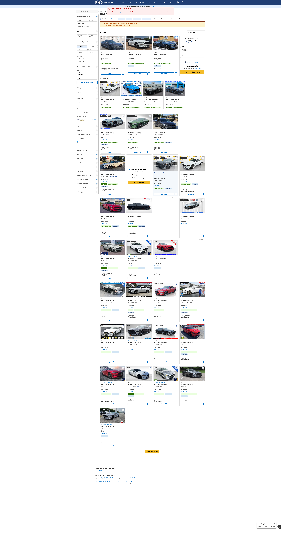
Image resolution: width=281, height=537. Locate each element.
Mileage (79, 92)
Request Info (111, 73)
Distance (79, 20)
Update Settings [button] (198, 68)
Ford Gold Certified (133, 257)
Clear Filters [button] (114, 19)
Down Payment (185, 53)
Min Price (79, 49)
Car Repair (171, 2)
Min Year (80, 35)
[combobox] (87, 11)
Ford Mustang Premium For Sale (127, 477)
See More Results (152, 452)
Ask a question (139, 182)
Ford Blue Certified (107, 424)
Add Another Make (87, 82)
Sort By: (190, 32)
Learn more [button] (95, 119)
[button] (178, 2)
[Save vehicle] (123, 37)
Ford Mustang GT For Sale (125, 481)
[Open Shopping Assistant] (279, 527)
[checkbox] (80, 58)
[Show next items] (202, 19)
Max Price (89, 49)
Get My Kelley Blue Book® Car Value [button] (193, 62)
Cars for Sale (133, 2)
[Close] (274, 524)
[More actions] (123, 73)
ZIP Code (91, 20)
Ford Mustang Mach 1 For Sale (103, 481)
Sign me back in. (124, 13)
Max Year (91, 35)
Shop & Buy (151, 2)
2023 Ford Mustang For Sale (102, 470)
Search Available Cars (192, 72)
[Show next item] (175, 164)
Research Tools (161, 2)
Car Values (125, 2)
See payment (104, 61)
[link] (131, 66)
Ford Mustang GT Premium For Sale (104, 477)
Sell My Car (143, 2)
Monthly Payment (185, 45)
